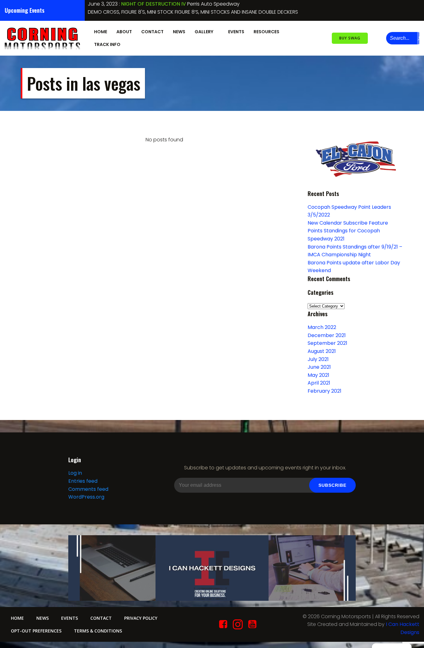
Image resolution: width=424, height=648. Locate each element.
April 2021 (319, 382)
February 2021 (324, 391)
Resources (266, 32)
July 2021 (318, 359)
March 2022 (322, 327)
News (179, 32)
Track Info (107, 44)
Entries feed (82, 481)
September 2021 (327, 343)
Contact (152, 32)
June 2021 (319, 367)
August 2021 (322, 351)
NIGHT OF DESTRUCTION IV (153, 3)
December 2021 (327, 335)
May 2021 (318, 375)
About (124, 32)
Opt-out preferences (36, 631)
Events (236, 32)
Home (100, 32)
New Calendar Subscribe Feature (348, 222)
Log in (75, 473)
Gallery (204, 32)
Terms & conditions (98, 631)
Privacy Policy (140, 618)
